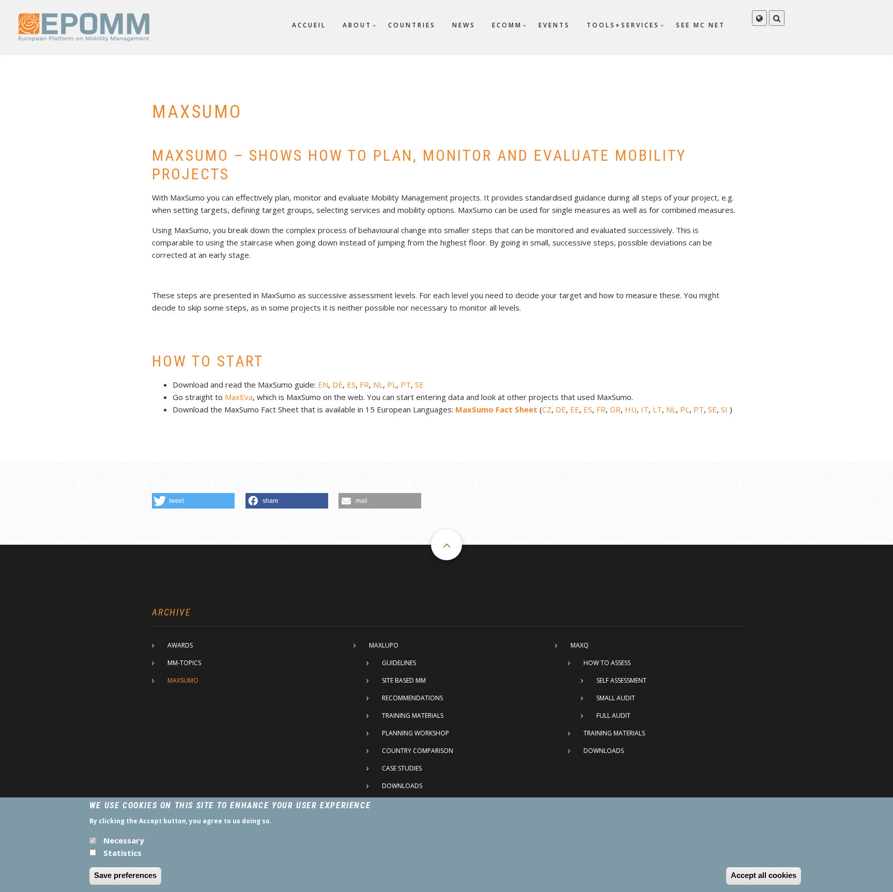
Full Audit (613, 715)
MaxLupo (383, 645)
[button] (193, 501)
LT (657, 409)
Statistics (122, 853)
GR (615, 409)
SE (419, 384)
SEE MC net (700, 25)
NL (378, 384)
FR (364, 384)
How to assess (606, 662)
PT (406, 384)
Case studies (402, 768)
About (357, 25)
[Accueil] (83, 26)
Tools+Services (623, 25)
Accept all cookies (763, 875)
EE (574, 409)
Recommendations (412, 698)
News (463, 25)
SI (724, 409)
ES (351, 384)
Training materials (412, 715)
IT (645, 409)
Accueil (309, 25)
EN (323, 384)
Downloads (402, 785)
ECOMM (507, 25)
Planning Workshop (415, 733)
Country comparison (417, 750)
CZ (546, 409)
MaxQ (580, 645)
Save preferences (125, 875)
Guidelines (399, 662)
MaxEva (239, 397)
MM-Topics (184, 662)
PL (391, 384)
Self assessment (621, 680)
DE (337, 384)
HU (631, 409)
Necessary (123, 840)
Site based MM (404, 680)
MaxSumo (182, 680)
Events (554, 25)
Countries (412, 25)
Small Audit (615, 698)
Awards (180, 645)
